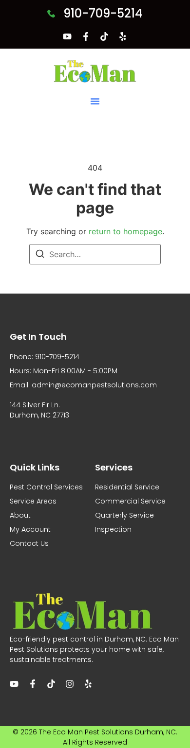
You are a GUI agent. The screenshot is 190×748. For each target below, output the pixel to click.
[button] (95, 101)
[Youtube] (67, 36)
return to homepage (125, 231)
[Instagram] (69, 683)
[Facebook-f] (85, 36)
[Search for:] (95, 254)
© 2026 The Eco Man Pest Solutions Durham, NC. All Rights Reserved (95, 737)
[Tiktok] (104, 36)
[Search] (40, 255)
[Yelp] (122, 36)
